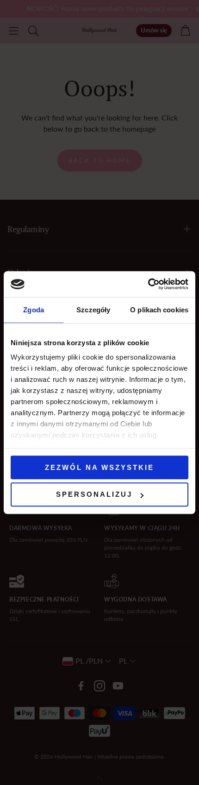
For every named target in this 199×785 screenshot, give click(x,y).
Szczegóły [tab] (93, 310)
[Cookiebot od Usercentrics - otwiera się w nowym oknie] (147, 284)
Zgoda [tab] (33, 310)
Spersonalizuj (94, 495)
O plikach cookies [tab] (159, 310)
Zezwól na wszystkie (99, 467)
